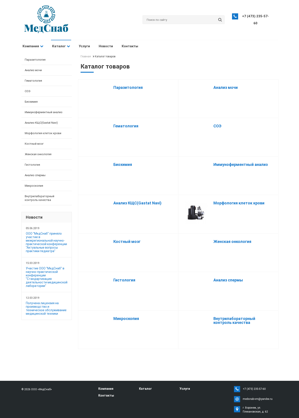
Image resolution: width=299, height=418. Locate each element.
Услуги (84, 46)
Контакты (130, 46)
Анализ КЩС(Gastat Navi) (41, 122)
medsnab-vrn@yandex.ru (258, 398)
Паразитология (35, 59)
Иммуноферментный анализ (43, 112)
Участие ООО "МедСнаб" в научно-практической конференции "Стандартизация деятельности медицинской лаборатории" (46, 277)
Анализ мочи (33, 70)
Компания (31, 46)
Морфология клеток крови (43, 133)
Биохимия (31, 101)
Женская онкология (38, 154)
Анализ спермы (35, 175)
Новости (106, 46)
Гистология (32, 164)
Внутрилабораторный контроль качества (39, 198)
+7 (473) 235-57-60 (254, 388)
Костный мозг (34, 143)
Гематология (33, 80)
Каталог (59, 46)
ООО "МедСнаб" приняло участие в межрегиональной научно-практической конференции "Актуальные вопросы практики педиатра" (46, 242)
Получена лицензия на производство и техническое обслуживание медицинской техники (46, 308)
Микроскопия (34, 185)
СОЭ (27, 91)
